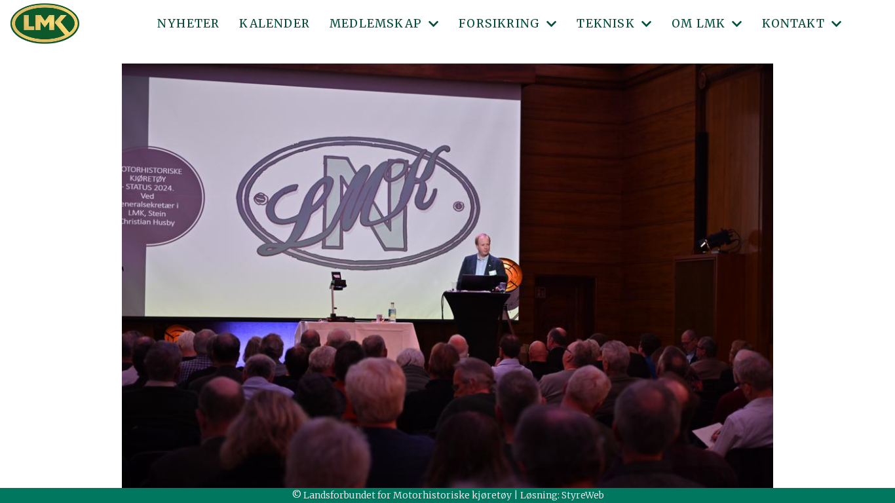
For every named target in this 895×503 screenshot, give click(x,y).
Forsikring (499, 23)
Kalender (274, 23)
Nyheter (188, 23)
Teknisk (605, 23)
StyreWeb (583, 495)
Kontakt (793, 23)
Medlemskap (376, 23)
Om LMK (698, 23)
